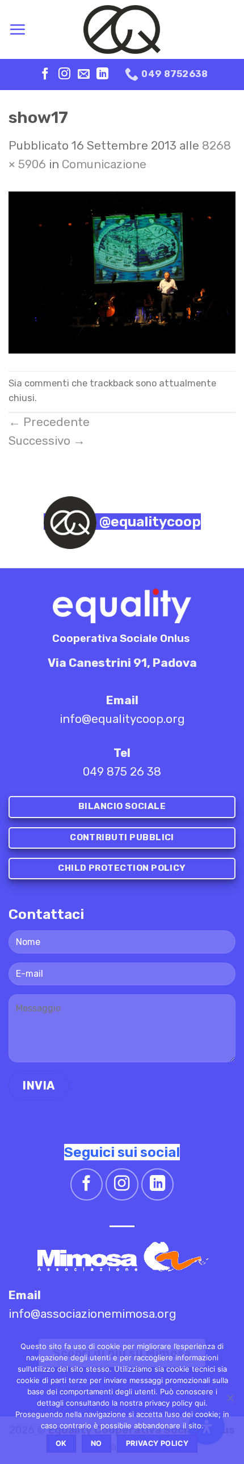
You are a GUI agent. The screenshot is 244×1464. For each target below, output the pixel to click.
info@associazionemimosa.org (92, 1314)
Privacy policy (157, 1443)
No (96, 1443)
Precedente (49, 422)
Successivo (47, 441)
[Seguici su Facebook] (45, 74)
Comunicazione (104, 164)
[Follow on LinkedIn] (102, 74)
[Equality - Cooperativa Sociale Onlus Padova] (122, 29)
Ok (61, 1443)
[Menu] (17, 29)
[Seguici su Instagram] (64, 74)
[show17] (122, 271)
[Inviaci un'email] (84, 74)
